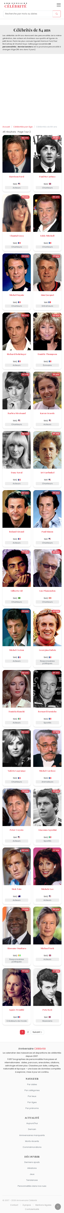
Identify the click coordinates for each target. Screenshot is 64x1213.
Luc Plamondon (47, 590)
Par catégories (32, 1090)
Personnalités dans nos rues (32, 1186)
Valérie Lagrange (17, 770)
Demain (32, 1129)
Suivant (36, 1032)
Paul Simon (47, 531)
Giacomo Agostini (47, 829)
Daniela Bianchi (17, 711)
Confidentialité (32, 1209)
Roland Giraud (16, 531)
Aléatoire (32, 1168)
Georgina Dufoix (47, 650)
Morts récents (32, 1141)
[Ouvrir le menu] (59, 4)
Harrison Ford (16, 176)
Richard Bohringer (16, 354)
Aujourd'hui (32, 1123)
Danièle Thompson (47, 354)
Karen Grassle (47, 413)
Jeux (32, 1174)
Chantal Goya (17, 235)
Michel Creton (16, 650)
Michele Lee (47, 889)
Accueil (6, 127)
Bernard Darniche (47, 711)
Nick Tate (17, 889)
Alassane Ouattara (16, 948)
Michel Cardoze (47, 770)
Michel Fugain (16, 294)
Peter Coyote (17, 829)
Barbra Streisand (17, 413)
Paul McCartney (47, 176)
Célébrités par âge (23, 127)
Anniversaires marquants (32, 1135)
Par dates (32, 1084)
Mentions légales (43, 1205)
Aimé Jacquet (47, 294)
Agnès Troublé (16, 1009)
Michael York (47, 948)
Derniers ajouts (32, 1162)
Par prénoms (32, 1108)
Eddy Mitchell (47, 235)
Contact (14, 1205)
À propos (27, 1205)
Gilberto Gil (17, 590)
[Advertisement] (32, 90)
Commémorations (32, 1147)
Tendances (32, 1180)
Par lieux (32, 1096)
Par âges (32, 1102)
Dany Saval (16, 472)
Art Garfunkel (47, 472)
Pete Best (47, 1009)
